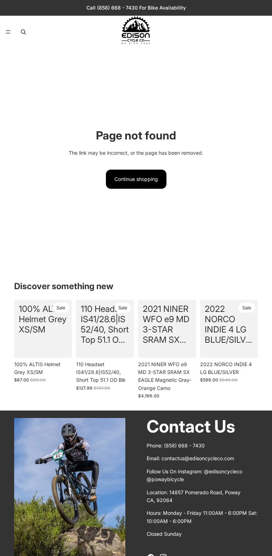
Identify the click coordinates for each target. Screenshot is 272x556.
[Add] (61, 346)
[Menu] (8, 32)
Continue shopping (136, 179)
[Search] (23, 32)
